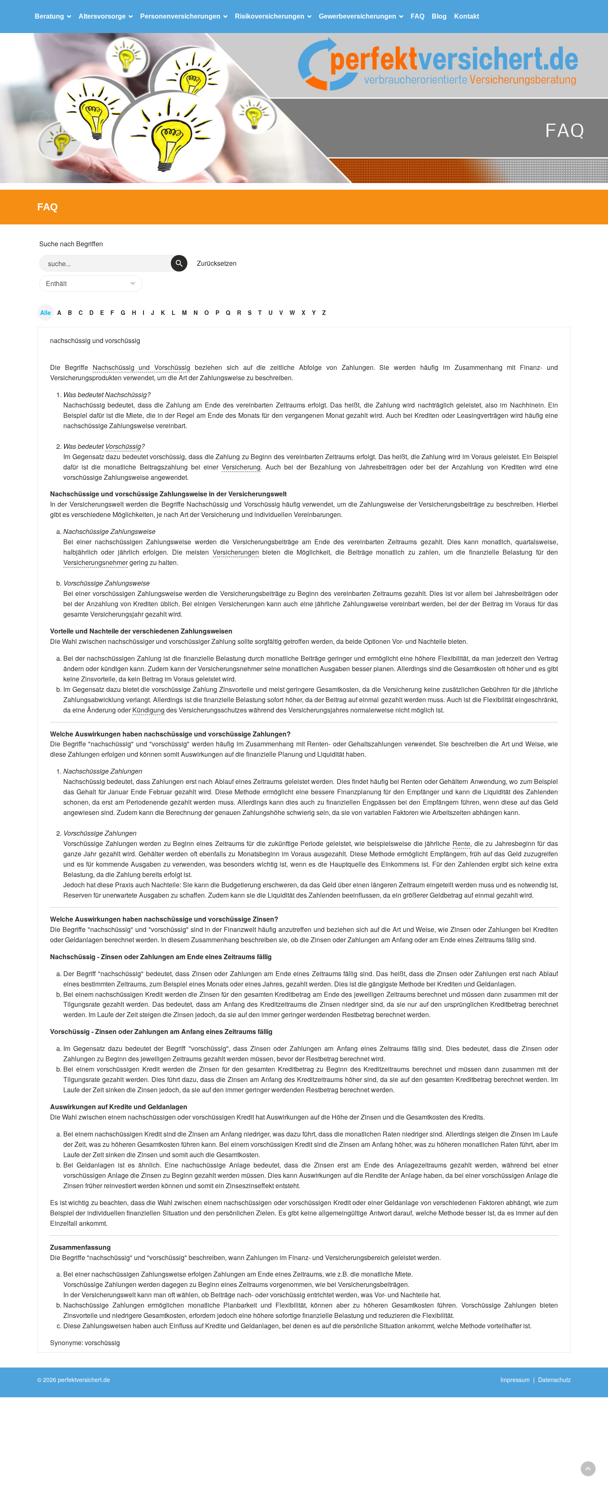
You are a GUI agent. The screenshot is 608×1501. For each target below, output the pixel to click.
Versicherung (241, 467)
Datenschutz (554, 1379)
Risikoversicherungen (269, 16)
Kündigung (148, 710)
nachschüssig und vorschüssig (95, 340)
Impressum (515, 1379)
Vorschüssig (123, 446)
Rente (461, 843)
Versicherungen (236, 552)
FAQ (417, 16)
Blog (439, 16)
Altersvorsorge (102, 16)
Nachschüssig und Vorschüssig (142, 367)
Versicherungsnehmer (95, 562)
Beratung (49, 16)
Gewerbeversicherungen (357, 16)
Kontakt (466, 16)
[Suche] (179, 263)
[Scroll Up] (588, 1468)
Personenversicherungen (180, 16)
